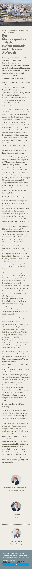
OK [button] (16, 564)
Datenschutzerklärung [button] (9, 560)
